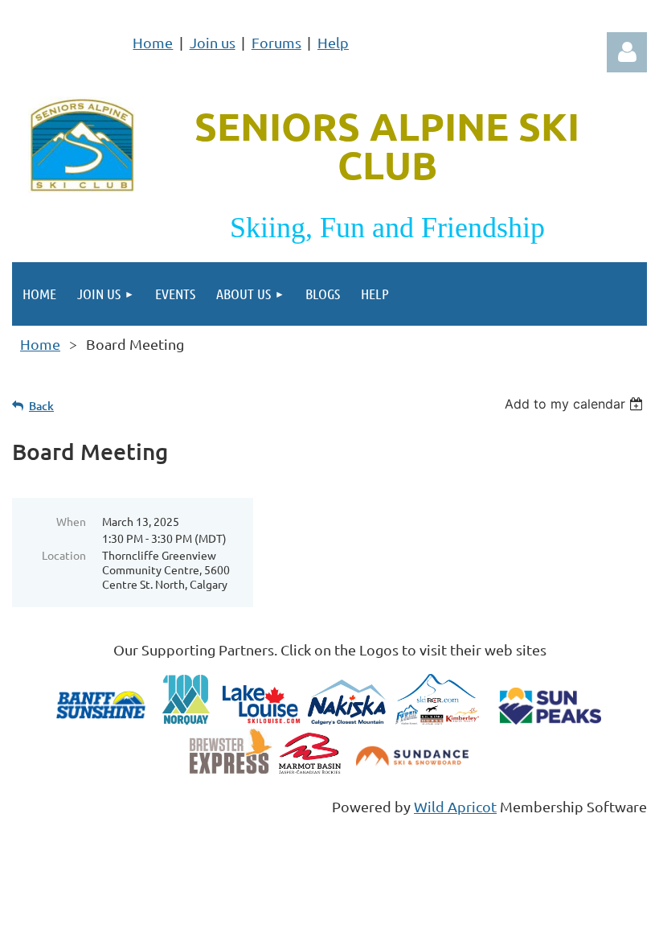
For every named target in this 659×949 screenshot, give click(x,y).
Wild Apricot (455, 806)
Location (64, 555)
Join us (212, 42)
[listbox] (576, 403)
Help (333, 42)
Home (153, 42)
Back (41, 405)
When (71, 521)
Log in (627, 52)
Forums (276, 42)
